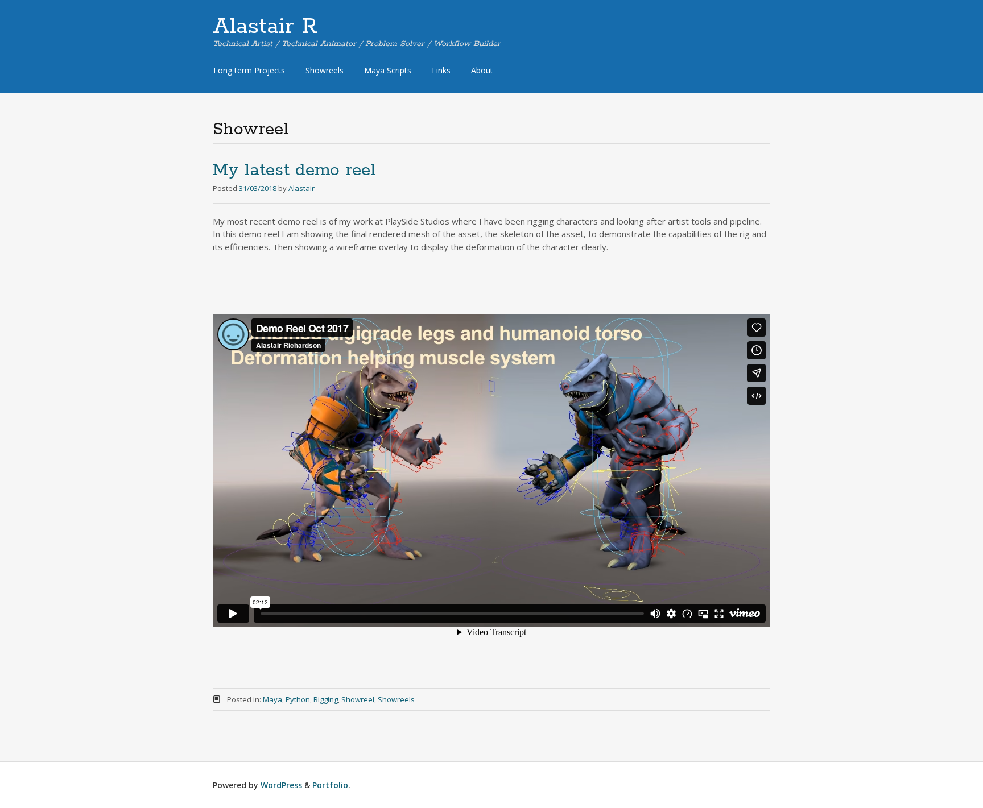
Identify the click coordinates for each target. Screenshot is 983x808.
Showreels (324, 70)
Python (298, 699)
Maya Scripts (387, 70)
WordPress (281, 785)
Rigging (325, 699)
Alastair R (265, 27)
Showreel (357, 699)
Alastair (301, 188)
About (482, 70)
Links (441, 70)
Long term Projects (249, 70)
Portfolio (330, 785)
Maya (272, 699)
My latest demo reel (294, 170)
